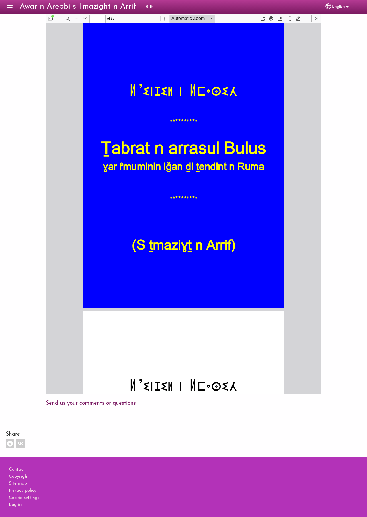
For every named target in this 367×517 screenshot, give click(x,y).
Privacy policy (22, 490)
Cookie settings (24, 498)
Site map (18, 483)
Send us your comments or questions (91, 403)
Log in (15, 504)
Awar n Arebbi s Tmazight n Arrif (77, 7)
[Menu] (13, 8)
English (338, 7)
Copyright (19, 476)
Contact (17, 469)
